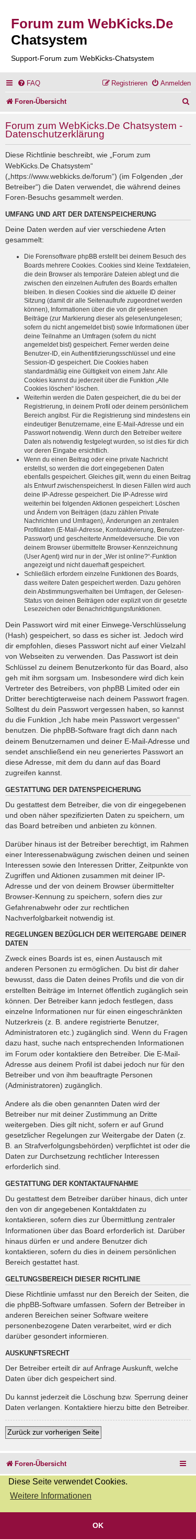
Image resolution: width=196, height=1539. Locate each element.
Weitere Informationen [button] (50, 1495)
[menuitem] (28, 83)
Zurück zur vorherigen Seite (53, 1432)
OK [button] (98, 1525)
